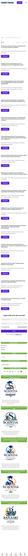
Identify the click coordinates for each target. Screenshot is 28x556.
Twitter (7, 372)
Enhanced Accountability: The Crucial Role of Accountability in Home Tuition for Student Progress (14, 173)
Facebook (5, 372)
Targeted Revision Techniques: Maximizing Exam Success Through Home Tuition (13, 281)
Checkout (3, 349)
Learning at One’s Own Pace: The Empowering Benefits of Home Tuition (12, 264)
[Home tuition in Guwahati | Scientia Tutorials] (7, 2)
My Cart (3, 347)
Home (2, 37)
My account (3, 345)
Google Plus (10, 372)
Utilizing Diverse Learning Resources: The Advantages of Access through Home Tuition (12, 64)
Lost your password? (22, 327)
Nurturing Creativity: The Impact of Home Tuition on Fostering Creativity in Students (13, 46)
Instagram (18, 372)
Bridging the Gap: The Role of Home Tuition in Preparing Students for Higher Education (12, 208)
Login (19, 2)
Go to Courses (5, 364)
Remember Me (5, 327)
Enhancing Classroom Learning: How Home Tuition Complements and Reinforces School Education (13, 191)
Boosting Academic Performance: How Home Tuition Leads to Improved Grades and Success (14, 156)
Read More (5, 56)
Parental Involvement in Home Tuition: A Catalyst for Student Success (13, 299)
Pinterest (16, 372)
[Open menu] (26, 2)
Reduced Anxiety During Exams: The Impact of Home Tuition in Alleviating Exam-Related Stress (13, 100)
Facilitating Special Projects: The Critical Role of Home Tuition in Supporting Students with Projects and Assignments (13, 138)
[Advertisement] (14, 20)
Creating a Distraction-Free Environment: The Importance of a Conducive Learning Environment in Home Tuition (14, 246)
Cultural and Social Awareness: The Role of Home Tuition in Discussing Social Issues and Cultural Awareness (13, 119)
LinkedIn (13, 372)
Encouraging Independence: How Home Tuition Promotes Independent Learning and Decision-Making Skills (12, 82)
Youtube (21, 372)
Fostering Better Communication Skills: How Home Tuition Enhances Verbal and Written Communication (13, 227)
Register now (18, 334)
